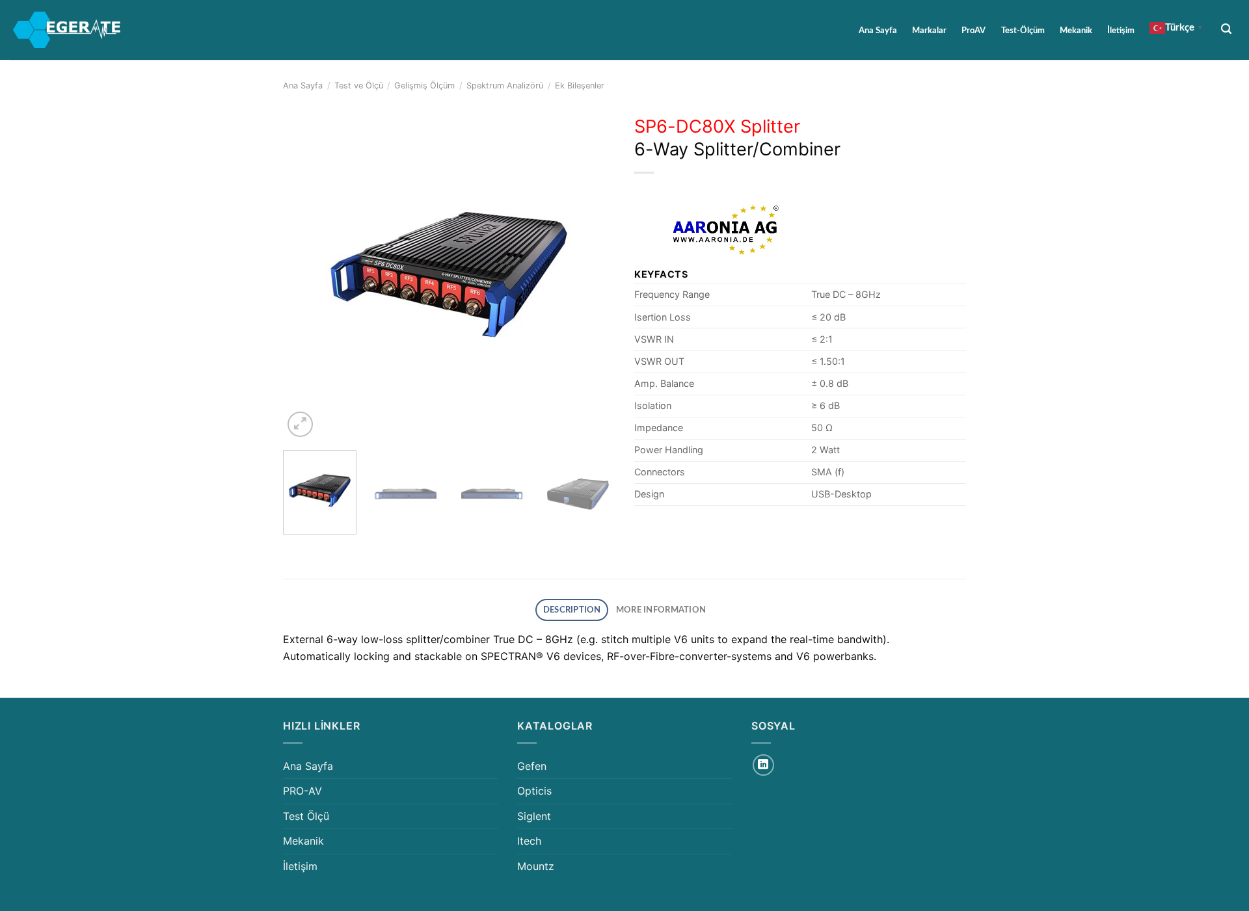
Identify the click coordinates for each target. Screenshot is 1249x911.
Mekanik (1076, 30)
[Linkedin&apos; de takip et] (763, 765)
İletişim (1121, 30)
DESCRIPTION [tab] (572, 610)
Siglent (534, 816)
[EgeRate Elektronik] (67, 30)
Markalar (929, 30)
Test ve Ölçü (358, 85)
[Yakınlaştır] (300, 424)
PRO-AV (302, 790)
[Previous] (305, 274)
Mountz (535, 866)
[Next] (592, 274)
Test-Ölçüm (1023, 30)
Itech (529, 840)
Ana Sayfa (878, 30)
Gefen (531, 765)
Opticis (534, 790)
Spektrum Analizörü (504, 85)
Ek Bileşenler (579, 85)
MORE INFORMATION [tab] (661, 610)
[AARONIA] (725, 229)
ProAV (973, 30)
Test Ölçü (306, 816)
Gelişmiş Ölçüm (424, 85)
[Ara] (1226, 28)
